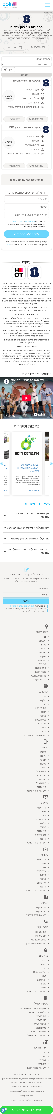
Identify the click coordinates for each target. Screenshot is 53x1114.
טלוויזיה (42, 652)
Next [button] (1, 463)
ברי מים (42, 664)
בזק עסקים (41, 907)
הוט (44, 704)
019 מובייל (41, 783)
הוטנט (43, 712)
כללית (43, 1056)
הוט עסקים (41, 911)
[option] (26, 463)
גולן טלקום (41, 724)
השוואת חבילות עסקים (36, 915)
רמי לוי (43, 760)
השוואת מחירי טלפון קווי (35, 943)
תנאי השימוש (30, 221)
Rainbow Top (39, 972)
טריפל (43, 648)
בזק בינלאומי (40, 708)
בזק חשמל (41, 1016)
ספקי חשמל (40, 668)
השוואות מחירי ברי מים (35, 991)
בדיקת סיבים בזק (38, 676)
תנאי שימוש (34, 1074)
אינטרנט (42, 641)
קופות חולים (40, 672)
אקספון (43, 756)
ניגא (44, 976)
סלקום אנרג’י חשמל (37, 1012)
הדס (44, 968)
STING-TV (41, 819)
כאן (8, 244)
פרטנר (43, 716)
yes (44, 815)
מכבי (44, 1052)
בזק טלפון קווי (40, 932)
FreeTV (42, 839)
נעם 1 (43, 984)
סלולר (43, 645)
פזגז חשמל (41, 1028)
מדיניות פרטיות (18, 221)
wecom (42, 779)
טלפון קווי (42, 660)
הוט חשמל (41, 1020)
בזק (44, 696)
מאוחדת (42, 1064)
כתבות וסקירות (39, 680)
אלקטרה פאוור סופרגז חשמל (33, 1008)
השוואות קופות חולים (36, 1068)
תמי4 (43, 964)
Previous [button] (51, 463)
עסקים (43, 656)
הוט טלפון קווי (40, 936)
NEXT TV (41, 859)
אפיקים (43, 987)
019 (44, 727)
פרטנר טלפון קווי (38, 940)
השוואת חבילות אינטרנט (35, 735)
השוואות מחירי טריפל (36, 843)
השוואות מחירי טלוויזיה (36, 890)
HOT (43, 812)
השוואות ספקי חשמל (36, 1035)
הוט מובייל (41, 775)
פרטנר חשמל (40, 1024)
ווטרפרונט (41, 980)
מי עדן (43, 960)
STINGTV (41, 871)
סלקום (43, 700)
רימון (44, 731)
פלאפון (43, 752)
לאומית (43, 1060)
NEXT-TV (41, 808)
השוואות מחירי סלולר (36, 791)
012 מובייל (41, 771)
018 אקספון (40, 720)
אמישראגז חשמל (38, 1031)
